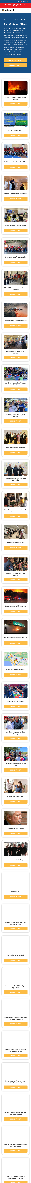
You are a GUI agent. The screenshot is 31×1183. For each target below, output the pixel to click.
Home (5, 20)
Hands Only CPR (14, 20)
